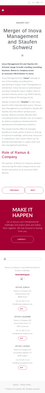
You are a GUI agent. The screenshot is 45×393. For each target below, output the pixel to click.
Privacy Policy (25, 385)
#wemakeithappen (22, 275)
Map (21, 309)
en (37, 2)
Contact (22, 239)
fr (42, 2)
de (33, 2)
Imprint (15, 385)
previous (14, 190)
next (33, 190)
